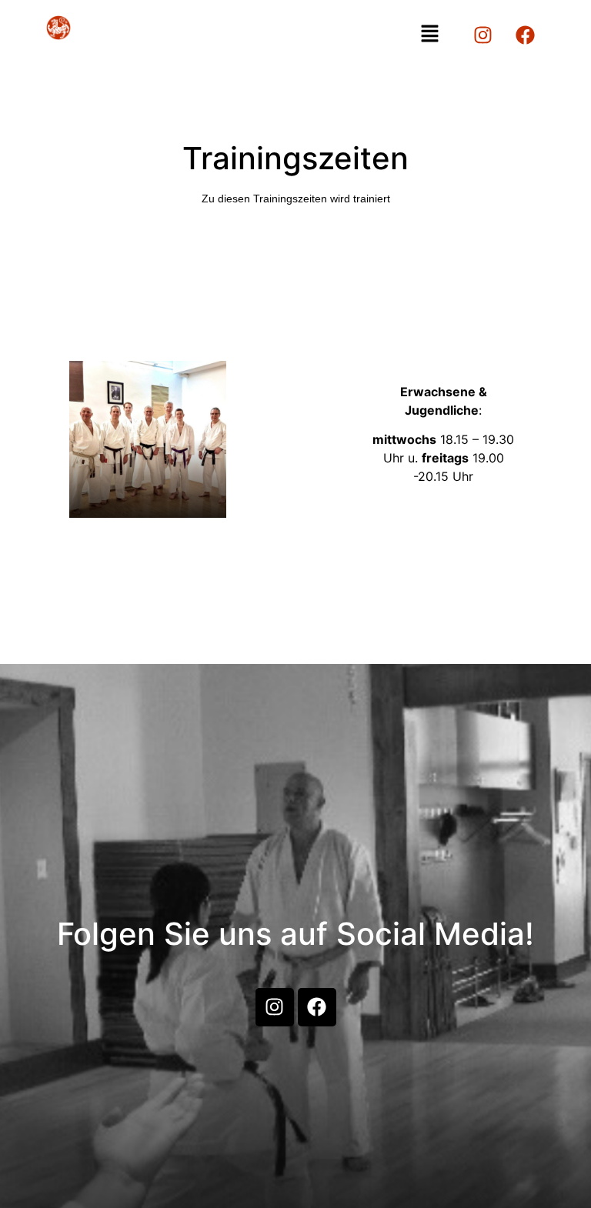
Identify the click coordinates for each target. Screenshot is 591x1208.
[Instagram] (483, 34)
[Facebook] (525, 34)
